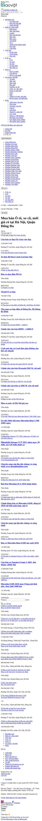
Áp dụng (4, 213)
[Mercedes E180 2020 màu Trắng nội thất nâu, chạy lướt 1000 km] (21, 580)
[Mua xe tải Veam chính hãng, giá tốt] (14, 644)
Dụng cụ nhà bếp (15, 91)
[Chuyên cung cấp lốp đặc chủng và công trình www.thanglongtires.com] (21, 460)
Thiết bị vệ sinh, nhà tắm (17, 96)
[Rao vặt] (9, 7)
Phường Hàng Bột (11, 148)
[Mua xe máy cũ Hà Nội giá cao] (12, 399)
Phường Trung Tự (11, 181)
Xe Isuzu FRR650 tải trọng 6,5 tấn (12, 697)
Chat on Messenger (20, 819)
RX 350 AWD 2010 (8, 685)
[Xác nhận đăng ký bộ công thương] (13, 798)
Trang (3, 600)
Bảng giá (8, 755)
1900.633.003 (5, 774)
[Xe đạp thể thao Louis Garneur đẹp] (14, 253)
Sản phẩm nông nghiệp (17, 121)
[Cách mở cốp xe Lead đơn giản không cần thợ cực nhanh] (21, 344)
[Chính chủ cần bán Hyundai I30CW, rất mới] (17, 364)
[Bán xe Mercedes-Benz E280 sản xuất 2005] (17, 721)
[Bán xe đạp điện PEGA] (10, 270)
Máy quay (12, 39)
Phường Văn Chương (12, 182)
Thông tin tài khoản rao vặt (14, 764)
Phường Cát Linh (11, 144)
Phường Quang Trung (12, 169)
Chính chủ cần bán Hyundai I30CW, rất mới (21, 368)
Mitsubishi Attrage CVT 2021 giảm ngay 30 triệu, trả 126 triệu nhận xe (20, 443)
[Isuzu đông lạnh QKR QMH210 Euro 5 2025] (17, 657)
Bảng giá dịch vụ (11, 757)
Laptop (11, 33)
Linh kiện (12, 48)
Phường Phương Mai (12, 167)
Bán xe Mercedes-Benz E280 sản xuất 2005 (16, 723)
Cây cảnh (12, 114)
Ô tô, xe (4, 188)
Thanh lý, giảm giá (15, 112)
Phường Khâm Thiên (12, 150)
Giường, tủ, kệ (14, 87)
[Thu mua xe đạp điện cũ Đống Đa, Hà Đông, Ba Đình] (20, 305)
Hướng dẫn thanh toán (12, 768)
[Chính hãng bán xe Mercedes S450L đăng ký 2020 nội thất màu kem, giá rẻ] (21, 499)
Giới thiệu (8, 753)
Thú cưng (12, 104)
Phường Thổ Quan (11, 175)
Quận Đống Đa (10, 133)
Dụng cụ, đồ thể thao (16, 116)
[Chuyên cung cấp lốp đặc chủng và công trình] (17, 519)
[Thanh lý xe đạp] (7, 287)
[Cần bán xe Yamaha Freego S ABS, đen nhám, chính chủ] (21, 558)
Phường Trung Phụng (12, 179)
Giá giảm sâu (13, 21)
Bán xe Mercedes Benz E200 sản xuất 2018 (20, 543)
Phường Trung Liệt (11, 177)
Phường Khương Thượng (14, 152)
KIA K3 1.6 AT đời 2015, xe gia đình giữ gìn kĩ (17, 620)
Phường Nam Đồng (12, 159)
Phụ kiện (12, 46)
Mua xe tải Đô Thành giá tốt (10, 608)
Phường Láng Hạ (11, 156)
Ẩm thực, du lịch (15, 106)
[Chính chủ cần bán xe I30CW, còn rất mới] (16, 381)
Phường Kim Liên (11, 154)
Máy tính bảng (14, 31)
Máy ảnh (12, 37)
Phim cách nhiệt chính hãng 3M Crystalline (15, 633)
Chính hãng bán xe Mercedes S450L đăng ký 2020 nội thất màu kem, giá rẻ (21, 504)
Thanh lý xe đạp (8, 292)
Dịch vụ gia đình (15, 75)
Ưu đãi (7, 762)
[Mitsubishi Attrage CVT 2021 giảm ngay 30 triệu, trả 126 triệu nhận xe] (21, 438)
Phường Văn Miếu (11, 184)
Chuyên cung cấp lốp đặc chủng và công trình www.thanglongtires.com (19, 465)
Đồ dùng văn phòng (16, 118)
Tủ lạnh (12, 79)
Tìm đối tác (13, 73)
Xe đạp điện (13, 66)
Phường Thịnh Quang (12, 173)
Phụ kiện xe (13, 68)
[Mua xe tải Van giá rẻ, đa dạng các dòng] (15, 670)
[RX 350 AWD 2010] (8, 683)
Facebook (8, 779)
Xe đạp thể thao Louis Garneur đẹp (16, 257)
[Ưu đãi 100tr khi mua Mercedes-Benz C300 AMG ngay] (21, 416)
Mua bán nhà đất (15, 23)
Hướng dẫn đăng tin (12, 766)
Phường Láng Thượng (12, 157)
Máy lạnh (12, 83)
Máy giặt (12, 81)
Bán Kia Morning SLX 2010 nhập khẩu (19, 484)
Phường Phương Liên (12, 165)
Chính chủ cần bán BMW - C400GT (17, 329)
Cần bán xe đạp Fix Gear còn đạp (16, 239)
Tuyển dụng (13, 54)
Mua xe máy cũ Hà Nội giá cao (14, 403)
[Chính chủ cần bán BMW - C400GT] (14, 325)
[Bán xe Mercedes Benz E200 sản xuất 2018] (16, 539)
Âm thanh (12, 41)
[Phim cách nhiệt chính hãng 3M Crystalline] (16, 631)
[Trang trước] (2, 602)
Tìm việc (12, 56)
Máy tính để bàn (15, 35)
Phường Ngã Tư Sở (12, 161)
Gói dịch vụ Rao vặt (10, 10)
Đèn (10, 95)
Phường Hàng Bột (11, 146)
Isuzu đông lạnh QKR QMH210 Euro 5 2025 (16, 659)
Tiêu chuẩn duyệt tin (12, 760)
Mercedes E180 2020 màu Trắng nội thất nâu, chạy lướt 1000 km (19, 585)
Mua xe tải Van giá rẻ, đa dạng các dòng (14, 672)
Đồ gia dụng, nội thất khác (18, 98)
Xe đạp (11, 64)
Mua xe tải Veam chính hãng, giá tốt (13, 646)
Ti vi (11, 43)
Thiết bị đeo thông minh (17, 45)
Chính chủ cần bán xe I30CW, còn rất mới (19, 386)
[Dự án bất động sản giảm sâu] (11, 125)
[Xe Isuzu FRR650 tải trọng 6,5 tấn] (13, 695)
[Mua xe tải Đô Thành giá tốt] (11, 606)
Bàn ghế (12, 85)
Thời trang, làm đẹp (16, 102)
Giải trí (11, 108)
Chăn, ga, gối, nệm (15, 89)
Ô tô (10, 60)
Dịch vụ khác (14, 71)
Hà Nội (7, 131)
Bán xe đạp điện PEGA (11, 274)
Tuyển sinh (13, 52)
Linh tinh (12, 110)
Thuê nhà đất (13, 25)
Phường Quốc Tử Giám (13, 171)
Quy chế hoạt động (11, 758)
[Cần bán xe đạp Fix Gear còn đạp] (13, 235)
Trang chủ (8, 129)
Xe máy (12, 62)
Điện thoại (13, 29)
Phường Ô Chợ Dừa (12, 163)
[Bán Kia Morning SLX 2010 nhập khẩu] (15, 480)
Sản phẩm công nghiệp (17, 120)
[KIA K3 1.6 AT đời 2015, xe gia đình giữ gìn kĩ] (18, 618)
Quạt (11, 93)
